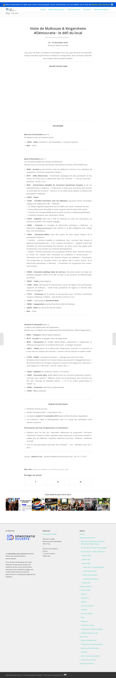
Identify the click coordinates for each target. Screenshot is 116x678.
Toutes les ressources (88, 660)
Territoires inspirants (57, 469)
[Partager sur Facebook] (35, 482)
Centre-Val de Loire (87, 625)
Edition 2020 (86, 563)
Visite (67, 469)
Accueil (82, 534)
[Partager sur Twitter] (58, 482)
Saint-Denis (85, 598)
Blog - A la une (12, 13)
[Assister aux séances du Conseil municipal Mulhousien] (51, 504)
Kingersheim (37, 469)
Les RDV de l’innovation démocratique (94, 548)
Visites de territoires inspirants (59, 37)
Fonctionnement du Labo (89, 633)
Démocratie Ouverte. (101, 4)
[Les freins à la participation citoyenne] (114, 339)
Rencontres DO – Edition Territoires (93, 552)
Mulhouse (45, 469)
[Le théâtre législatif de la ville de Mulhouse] (25, 504)
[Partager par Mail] (80, 482)
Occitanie (84, 610)
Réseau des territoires (87, 538)
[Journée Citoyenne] (2, 339)
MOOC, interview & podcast (90, 656)
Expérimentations (86, 586)
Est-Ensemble (85, 590)
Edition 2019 (86, 583)
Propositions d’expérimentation (92, 629)
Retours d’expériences (89, 640)
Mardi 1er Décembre (90, 575)
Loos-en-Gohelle (86, 613)
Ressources (84, 637)
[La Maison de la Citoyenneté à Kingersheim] (64, 504)
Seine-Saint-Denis (87, 606)
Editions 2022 (86, 555)
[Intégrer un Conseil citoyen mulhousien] (12, 504)
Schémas (84, 652)
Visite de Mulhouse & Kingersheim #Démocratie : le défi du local (58, 30)
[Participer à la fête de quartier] (90, 504)
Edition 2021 (86, 559)
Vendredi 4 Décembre (90, 579)
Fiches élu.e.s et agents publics (93, 567)
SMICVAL (84, 602)
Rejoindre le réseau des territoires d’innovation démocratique (93, 542)
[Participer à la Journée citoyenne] (103, 504)
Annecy (83, 594)
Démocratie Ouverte (50, 534)
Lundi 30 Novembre (90, 571)
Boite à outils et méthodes (90, 648)
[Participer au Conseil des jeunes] (77, 504)
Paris (83, 617)
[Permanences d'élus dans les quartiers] (38, 504)
